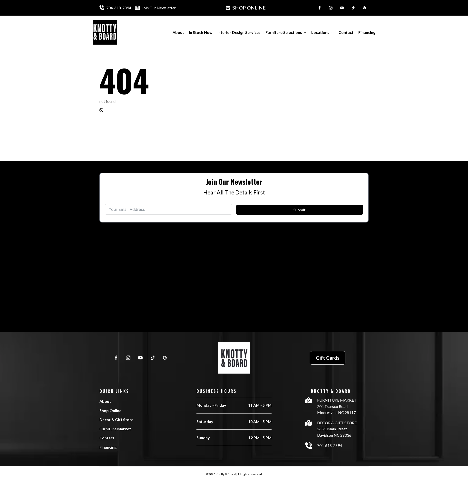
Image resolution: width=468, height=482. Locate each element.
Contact (346, 32)
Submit (299, 209)
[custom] (353, 8)
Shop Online (110, 410)
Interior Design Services (239, 32)
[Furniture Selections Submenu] (304, 32)
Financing (366, 32)
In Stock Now (201, 32)
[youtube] (342, 8)
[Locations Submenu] (331, 32)
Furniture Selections (283, 32)
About (178, 32)
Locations (320, 32)
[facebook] (319, 8)
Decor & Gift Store (116, 419)
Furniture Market (115, 428)
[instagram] (331, 8)
